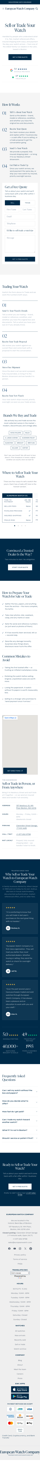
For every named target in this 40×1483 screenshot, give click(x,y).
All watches (20, 1331)
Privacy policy (20, 1255)
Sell (12, 203)
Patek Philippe (15, 432)
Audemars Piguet (28, 438)
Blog (20, 1360)
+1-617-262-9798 (23, 834)
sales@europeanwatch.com (20, 1242)
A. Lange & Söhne (11, 438)
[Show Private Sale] (25, 525)
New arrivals (20, 1335)
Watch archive (20, 1349)
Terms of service (20, 1259)
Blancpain (9, 443)
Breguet (20, 443)
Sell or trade (20, 1344)
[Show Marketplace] (22, 525)
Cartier (25, 448)
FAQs (20, 1264)
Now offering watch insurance (20, 2)
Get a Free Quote (20, 57)
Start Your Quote (20, 567)
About (20, 1365)
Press (20, 1378)
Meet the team (20, 1369)
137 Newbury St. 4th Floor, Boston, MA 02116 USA (20, 1228)
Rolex (27, 432)
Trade (27, 203)
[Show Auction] (18, 525)
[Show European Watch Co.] (14, 525)
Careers (20, 1374)
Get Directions (13, 771)
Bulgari (15, 448)
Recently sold (20, 1340)
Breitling (31, 443)
